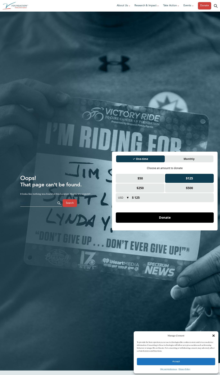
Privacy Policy (184, 369)
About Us (122, 5)
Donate (204, 5)
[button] (213, 335)
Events (187, 5)
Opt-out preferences (168, 369)
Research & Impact (145, 5)
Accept (176, 361)
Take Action (170, 5)
